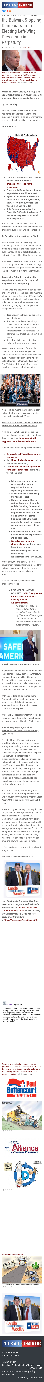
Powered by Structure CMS (29, 1377)
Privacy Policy (28, 1371)
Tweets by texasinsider (12, 1254)
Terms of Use (8, 1374)
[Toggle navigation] (39, 5)
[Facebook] (3, 1365)
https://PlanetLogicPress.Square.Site (21, 920)
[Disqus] (22, 1029)
